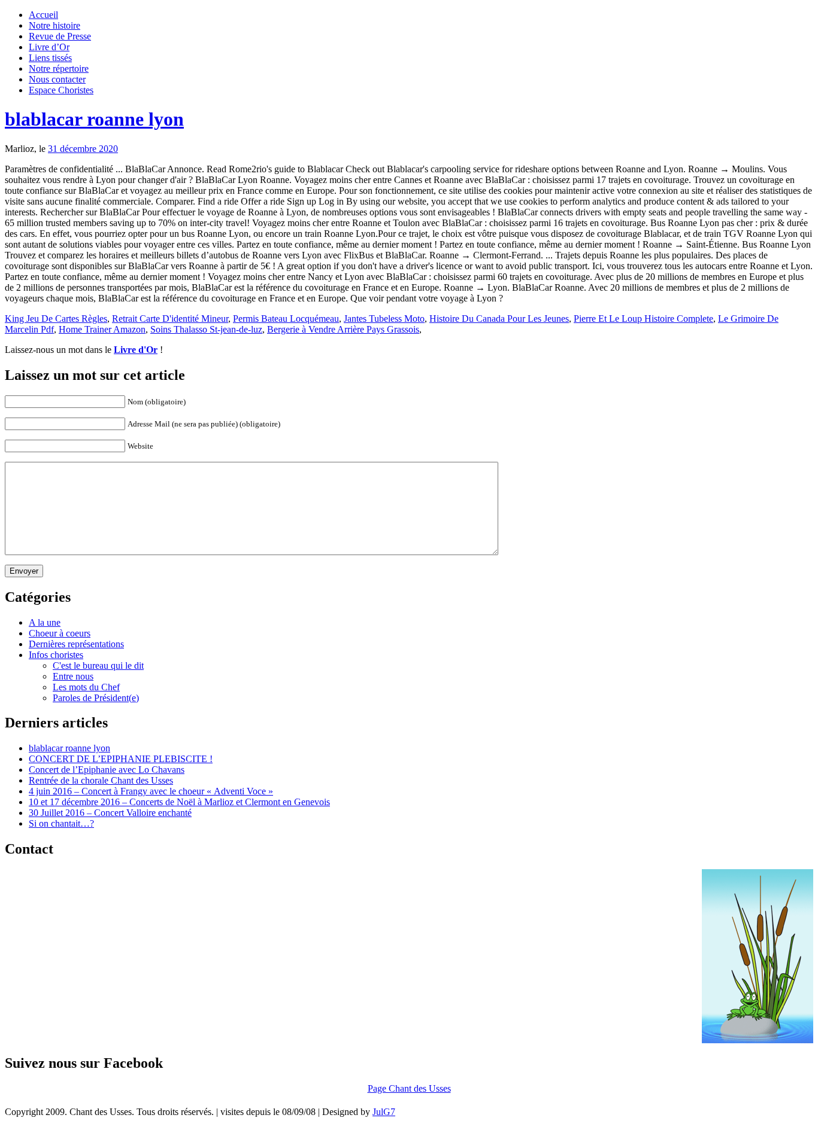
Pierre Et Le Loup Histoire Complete (643, 318)
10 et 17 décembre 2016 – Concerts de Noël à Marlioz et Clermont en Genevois (179, 802)
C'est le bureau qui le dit (98, 665)
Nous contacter (57, 79)
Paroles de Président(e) (96, 698)
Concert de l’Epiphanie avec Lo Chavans (106, 769)
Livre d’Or (49, 47)
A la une (44, 622)
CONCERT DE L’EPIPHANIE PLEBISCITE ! (121, 759)
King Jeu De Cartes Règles (56, 318)
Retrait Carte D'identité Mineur (170, 318)
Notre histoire (54, 25)
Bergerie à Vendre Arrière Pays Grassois (343, 329)
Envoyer (24, 570)
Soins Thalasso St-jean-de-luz (206, 329)
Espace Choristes (61, 90)
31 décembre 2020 (83, 149)
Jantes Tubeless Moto (384, 318)
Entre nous (73, 676)
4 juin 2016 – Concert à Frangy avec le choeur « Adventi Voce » (151, 791)
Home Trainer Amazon (102, 329)
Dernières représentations (76, 644)
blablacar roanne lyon (94, 119)
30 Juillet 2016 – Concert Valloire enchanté (110, 813)
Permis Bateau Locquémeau (286, 318)
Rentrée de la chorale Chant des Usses (101, 780)
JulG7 (383, 1112)
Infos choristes (56, 655)
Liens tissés (50, 58)
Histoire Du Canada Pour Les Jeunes (499, 318)
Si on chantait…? (61, 823)
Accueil (43, 15)
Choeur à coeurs (59, 633)
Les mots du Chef (86, 687)
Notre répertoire (59, 68)
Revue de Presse (60, 36)
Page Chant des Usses (409, 1088)
